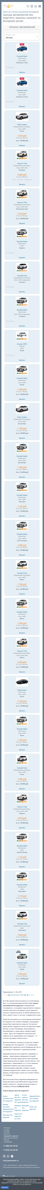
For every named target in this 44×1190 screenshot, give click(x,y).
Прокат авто (7, 12)
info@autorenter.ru (11, 1161)
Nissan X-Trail (22, 163)
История (6, 1130)
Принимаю (5, 1187)
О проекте (7, 1128)
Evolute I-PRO (22, 344)
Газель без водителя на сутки (18, 1116)
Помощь (6, 1140)
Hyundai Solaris (22, 56)
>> (33, 995)
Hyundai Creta (22, 276)
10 (25, 995)
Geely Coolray (22, 124)
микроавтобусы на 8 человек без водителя (34, 1098)
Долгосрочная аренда (11, 1138)
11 (27, 995)
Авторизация (8, 1142)
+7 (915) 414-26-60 (10, 1150)
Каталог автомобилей (20, 12)
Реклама (7, 1132)
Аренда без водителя (11, 1136)
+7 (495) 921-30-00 (10, 1146)
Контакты (7, 1134)
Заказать (22, 72)
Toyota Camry (22, 690)
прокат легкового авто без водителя (8, 1098)
